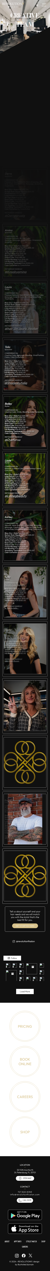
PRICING (25, 1026)
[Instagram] (16, 1255)
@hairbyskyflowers (12, 661)
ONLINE (25, 1064)
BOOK (25, 1059)
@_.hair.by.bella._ (12, 608)
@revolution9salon (25, 941)
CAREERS (25, 1096)
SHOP (25, 1132)
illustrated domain (26, 1264)
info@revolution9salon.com (25, 1194)
